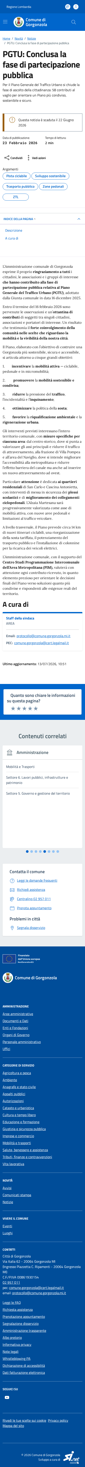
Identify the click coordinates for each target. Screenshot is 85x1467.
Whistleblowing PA (17, 1358)
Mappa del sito (13, 1425)
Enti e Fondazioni (15, 1027)
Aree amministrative (18, 1013)
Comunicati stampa (17, 1195)
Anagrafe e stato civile (19, 1086)
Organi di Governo (16, 1034)
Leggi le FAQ (12, 1302)
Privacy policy (58, 1420)
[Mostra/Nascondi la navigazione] (5, 21)
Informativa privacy (17, 1344)
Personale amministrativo (22, 1041)
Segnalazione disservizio (21, 1323)
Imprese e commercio (18, 1135)
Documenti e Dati (15, 1020)
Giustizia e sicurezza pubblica (24, 1128)
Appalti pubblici (14, 1093)
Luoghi (8, 1233)
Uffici (6, 1048)
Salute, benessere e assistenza (25, 1149)
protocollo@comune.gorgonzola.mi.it (43, 635)
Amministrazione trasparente (24, 1330)
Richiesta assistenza (18, 1309)
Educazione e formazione (21, 1121)
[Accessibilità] (67, 7)
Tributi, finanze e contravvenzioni (27, 1156)
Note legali (11, 1351)
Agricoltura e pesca (17, 1072)
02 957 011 (11, 1282)
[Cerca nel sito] (73, 22)
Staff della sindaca (20, 618)
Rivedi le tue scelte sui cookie (24, 1420)
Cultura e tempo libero (19, 1114)
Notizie (8, 1202)
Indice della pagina (18, 219)
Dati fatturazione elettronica (24, 1372)
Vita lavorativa (13, 1163)
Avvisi (7, 1188)
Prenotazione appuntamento (24, 1316)
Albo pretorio (12, 1337)
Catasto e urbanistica (18, 1107)
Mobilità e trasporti (17, 1142)
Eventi (7, 1226)
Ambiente (10, 1079)
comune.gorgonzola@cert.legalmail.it (41, 642)
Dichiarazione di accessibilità (24, 1365)
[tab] (27, 851)
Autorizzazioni (13, 1100)
